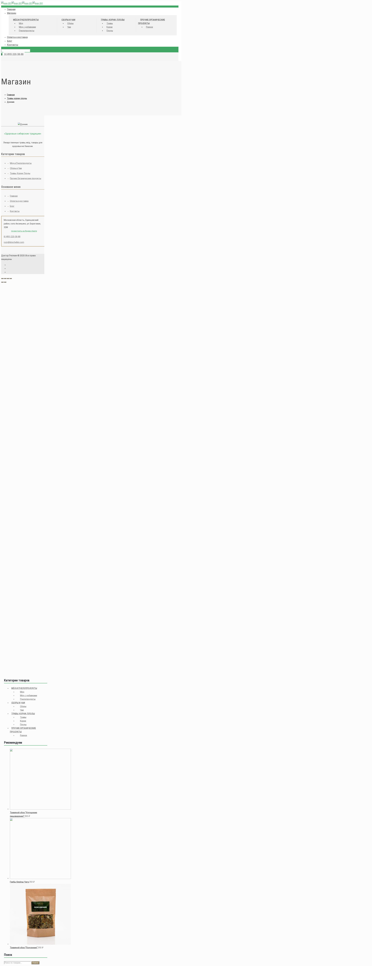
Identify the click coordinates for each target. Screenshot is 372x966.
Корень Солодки (109, 662)
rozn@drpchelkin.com (14, 242)
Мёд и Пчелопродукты (21, 163)
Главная (11, 95)
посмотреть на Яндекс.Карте (24, 231)
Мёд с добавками (28, 695)
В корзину (49, 297)
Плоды (23, 724)
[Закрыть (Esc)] (2, 278)
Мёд (22, 692)
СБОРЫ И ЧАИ (18, 703)
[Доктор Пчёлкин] (22, 3)
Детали (54, 306)
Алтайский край (69, 420)
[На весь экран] (8, 278)
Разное (23, 735)
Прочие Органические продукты (25, 178)
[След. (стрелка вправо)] (5, 282)
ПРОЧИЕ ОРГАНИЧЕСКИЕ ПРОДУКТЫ (23, 730)
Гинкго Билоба (108, 506)
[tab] (108, 302)
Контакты (14, 211)
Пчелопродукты (27, 699)
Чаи (22, 710)
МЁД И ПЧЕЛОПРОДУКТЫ (24, 688)
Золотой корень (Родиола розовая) (108, 584)
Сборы (23, 706)
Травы (23, 717)
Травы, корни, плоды (17, 98)
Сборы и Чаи (16, 168)
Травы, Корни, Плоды (20, 173)
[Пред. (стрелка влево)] (2, 282)
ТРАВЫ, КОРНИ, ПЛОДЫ (23, 713)
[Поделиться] (5, 278)
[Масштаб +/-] (10, 278)
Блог (12, 206)
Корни (23, 721)
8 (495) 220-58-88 (13, 54)
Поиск (35, 963)
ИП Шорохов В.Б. (69, 403)
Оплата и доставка (19, 201)
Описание (55, 302)
